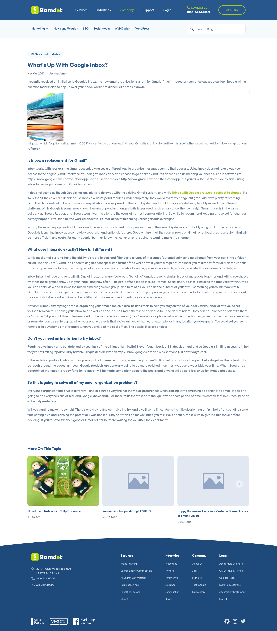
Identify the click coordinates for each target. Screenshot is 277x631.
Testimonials (199, 584)
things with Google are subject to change (206, 193)
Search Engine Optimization (136, 570)
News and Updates (66, 28)
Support (148, 10)
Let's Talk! (232, 10)
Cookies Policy (227, 577)
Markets (197, 577)
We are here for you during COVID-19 (126, 511)
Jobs (194, 570)
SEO (85, 28)
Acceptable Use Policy (231, 563)
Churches (170, 584)
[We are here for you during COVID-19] (138, 481)
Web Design (122, 28)
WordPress (142, 28)
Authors (169, 570)
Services (81, 10)
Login (167, 10)
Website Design (129, 563)
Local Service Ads (130, 591)
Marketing (38, 28)
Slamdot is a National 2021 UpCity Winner (54, 511)
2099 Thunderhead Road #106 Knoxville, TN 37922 (53, 570)
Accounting (171, 563)
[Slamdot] (47, 10)
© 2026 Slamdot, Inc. (43, 584)
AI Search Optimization (134, 577)
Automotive (171, 577)
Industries (104, 10)
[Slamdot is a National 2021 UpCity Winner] (63, 481)
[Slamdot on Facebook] (227, 621)
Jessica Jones (58, 73)
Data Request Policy (230, 584)
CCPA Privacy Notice (231, 570)
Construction (172, 591)
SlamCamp (198, 591)
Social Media (102, 28)
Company (127, 10)
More (123, 599)
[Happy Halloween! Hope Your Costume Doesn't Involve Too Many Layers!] (213, 481)
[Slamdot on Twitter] (243, 621)
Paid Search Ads (130, 584)
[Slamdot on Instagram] (235, 621)
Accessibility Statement (232, 591)
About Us (197, 563)
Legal (223, 555)
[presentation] (38, 484)
